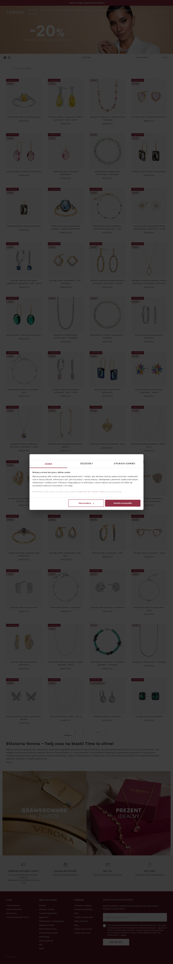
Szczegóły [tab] (86, 463)
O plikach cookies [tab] (124, 463)
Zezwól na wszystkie (123, 503)
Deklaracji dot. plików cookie (91, 492)
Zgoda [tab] (48, 464)
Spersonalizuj (85, 503)
